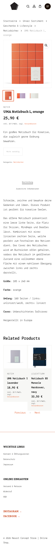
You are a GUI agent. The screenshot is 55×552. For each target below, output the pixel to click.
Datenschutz (9, 459)
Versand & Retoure (12, 486)
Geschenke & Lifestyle (17, 26)
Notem (6, 107)
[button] (48, 6)
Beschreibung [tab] (27, 182)
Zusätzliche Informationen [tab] (27, 189)
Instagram (10, 511)
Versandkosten (30, 124)
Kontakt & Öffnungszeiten (16, 454)
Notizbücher (10, 31)
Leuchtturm (38, 374)
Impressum (8, 465)
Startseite (10, 21)
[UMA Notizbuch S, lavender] (15, 357)
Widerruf (7, 491)
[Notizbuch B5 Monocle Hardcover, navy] (40, 357)
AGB (5, 497)
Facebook (10, 516)
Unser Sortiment (33, 21)
